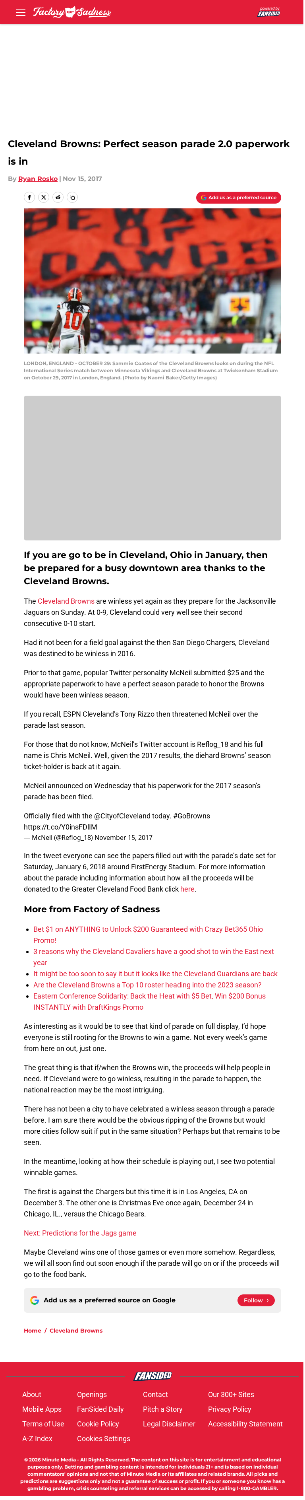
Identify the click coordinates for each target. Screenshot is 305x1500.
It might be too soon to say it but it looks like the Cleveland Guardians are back (155, 974)
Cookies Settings (103, 1438)
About (31, 1394)
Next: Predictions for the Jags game (80, 1233)
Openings (92, 1394)
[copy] (72, 197)
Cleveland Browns (66, 601)
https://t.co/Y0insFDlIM (60, 827)
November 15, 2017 (123, 837)
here (187, 889)
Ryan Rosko (38, 179)
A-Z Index (37, 1438)
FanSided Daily (100, 1409)
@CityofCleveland (122, 816)
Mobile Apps (42, 1409)
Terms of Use (43, 1424)
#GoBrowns (191, 816)
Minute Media (59, 1460)
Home (32, 1330)
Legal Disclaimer (169, 1424)
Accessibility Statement (245, 1424)
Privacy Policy (229, 1409)
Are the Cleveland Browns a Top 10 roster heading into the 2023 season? (147, 985)
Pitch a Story (163, 1409)
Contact (155, 1394)
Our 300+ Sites (231, 1394)
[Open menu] (20, 12)
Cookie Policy (98, 1424)
